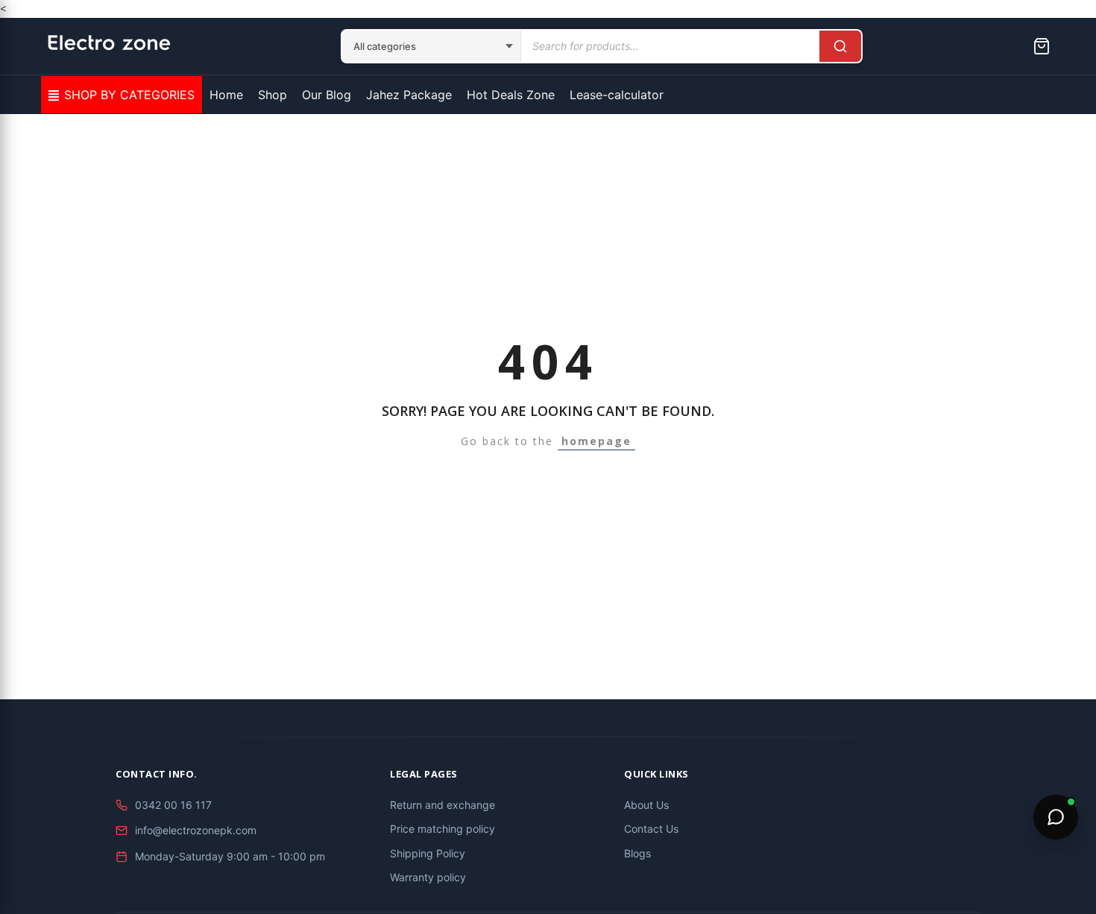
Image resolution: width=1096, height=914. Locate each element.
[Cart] (1041, 46)
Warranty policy (428, 877)
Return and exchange (442, 804)
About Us (646, 804)
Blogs (637, 853)
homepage (596, 441)
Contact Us (651, 828)
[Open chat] (1055, 817)
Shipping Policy (427, 853)
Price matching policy (442, 828)
